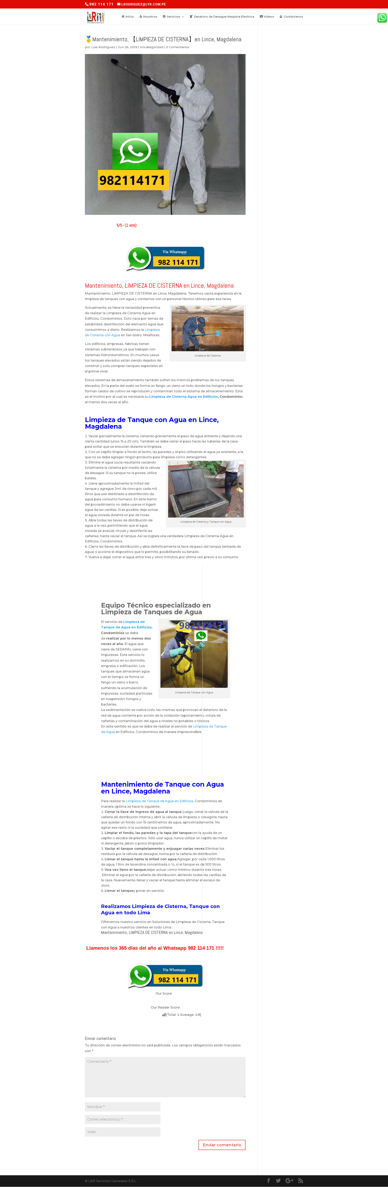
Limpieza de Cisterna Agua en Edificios (183, 397)
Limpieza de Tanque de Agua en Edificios (159, 801)
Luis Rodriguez (103, 47)
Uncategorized (151, 47)
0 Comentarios (177, 47)
